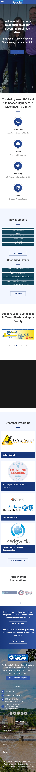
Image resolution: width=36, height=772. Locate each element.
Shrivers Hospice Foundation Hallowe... (20, 284)
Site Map (29, 764)
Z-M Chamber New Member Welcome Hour (21, 274)
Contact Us (7, 748)
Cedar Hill (18, 244)
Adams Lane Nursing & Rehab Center (18, 233)
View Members (18, 253)
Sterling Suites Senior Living (18, 228)
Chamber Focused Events (18, 199)
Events (18, 196)
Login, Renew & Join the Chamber (18, 133)
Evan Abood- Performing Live (21, 268)
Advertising (18, 174)
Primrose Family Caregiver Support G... (21, 279)
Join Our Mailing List (19, 678)
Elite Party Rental (18, 241)
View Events (18, 294)
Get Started (19, 623)
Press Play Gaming (18, 238)
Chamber (18, 152)
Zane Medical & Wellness (18, 236)
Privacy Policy (26, 761)
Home (5, 727)
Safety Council (9, 455)
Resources (7, 734)
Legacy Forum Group (20, 276)
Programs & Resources (18, 155)
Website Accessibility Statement (14, 764)
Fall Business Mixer (20, 271)
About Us (6, 745)
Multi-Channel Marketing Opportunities (18, 177)
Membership (18, 129)
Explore (5, 752)
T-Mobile (18, 231)
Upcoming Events (17, 58)
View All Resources (18, 561)
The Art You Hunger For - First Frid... (21, 281)
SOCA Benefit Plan (10, 517)
